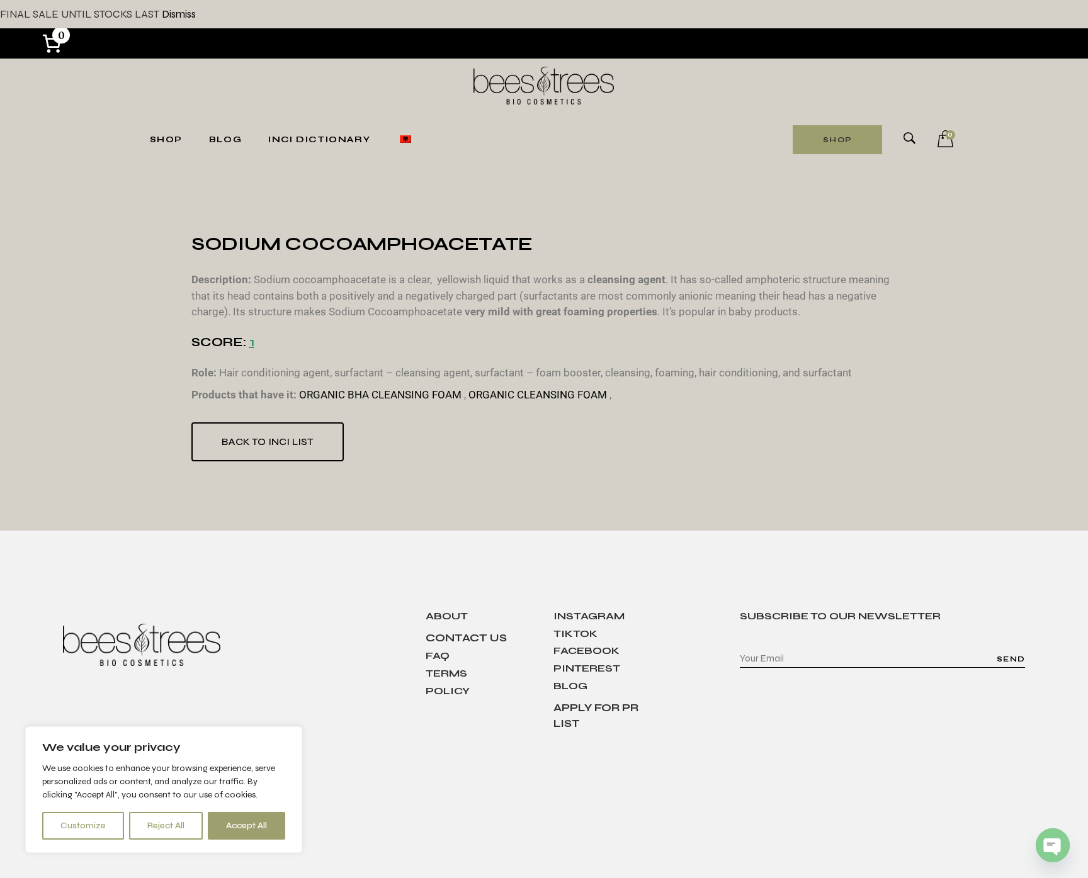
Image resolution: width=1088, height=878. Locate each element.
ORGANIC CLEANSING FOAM (537, 394)
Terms (446, 673)
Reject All (165, 825)
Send (1011, 659)
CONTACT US (466, 637)
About (447, 616)
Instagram (589, 616)
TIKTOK (575, 633)
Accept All (246, 825)
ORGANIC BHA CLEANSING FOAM (380, 394)
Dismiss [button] (179, 14)
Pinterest (586, 668)
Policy (448, 691)
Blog (570, 686)
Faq (438, 655)
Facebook (586, 650)
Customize (83, 825)
